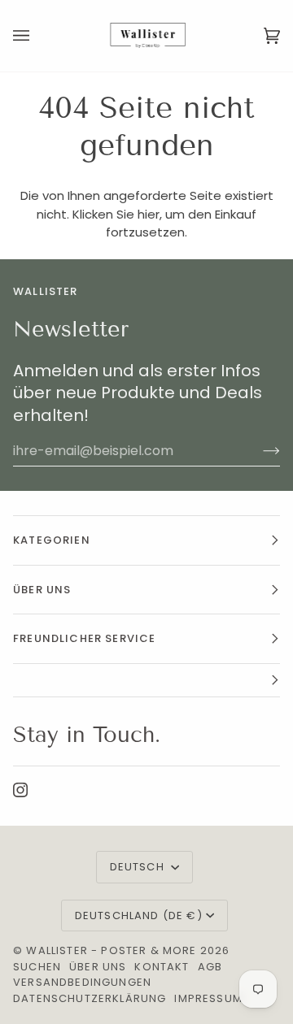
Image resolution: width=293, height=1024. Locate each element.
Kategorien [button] (51, 540)
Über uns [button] (42, 589)
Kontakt (161, 966)
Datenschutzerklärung (89, 998)
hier (149, 214)
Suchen (37, 966)
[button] (146, 680)
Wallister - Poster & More (111, 950)
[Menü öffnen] (37, 36)
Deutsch (139, 866)
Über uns (97, 966)
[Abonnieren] (258, 451)
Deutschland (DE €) (139, 915)
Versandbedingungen (82, 982)
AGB (210, 966)
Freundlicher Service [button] (84, 638)
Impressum (208, 998)
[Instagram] (20, 790)
